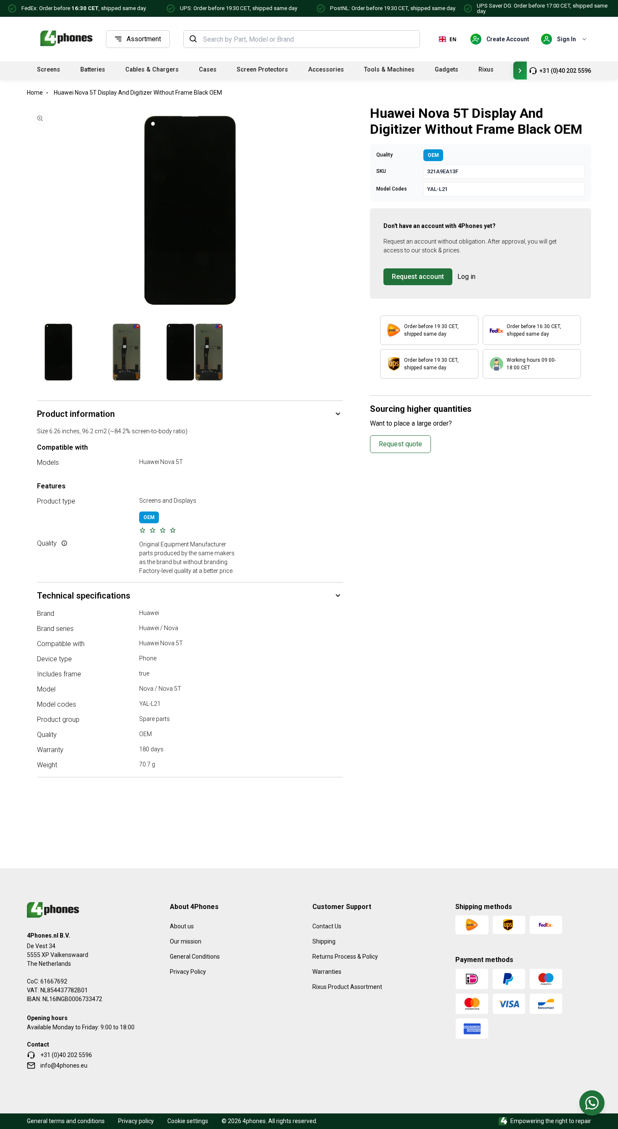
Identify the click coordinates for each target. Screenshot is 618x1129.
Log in (466, 277)
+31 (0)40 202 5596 (565, 70)
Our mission (185, 941)
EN (453, 39)
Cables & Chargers (152, 69)
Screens (48, 69)
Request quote (400, 444)
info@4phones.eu (63, 1065)
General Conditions (195, 956)
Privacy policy (136, 1121)
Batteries (92, 69)
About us (182, 926)
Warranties (326, 971)
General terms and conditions (66, 1121)
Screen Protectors (262, 69)
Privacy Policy (188, 971)
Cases (208, 69)
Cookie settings (187, 1121)
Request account (418, 277)
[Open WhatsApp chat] (592, 1103)
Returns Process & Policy (345, 956)
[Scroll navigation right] (520, 70)
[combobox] (309, 39)
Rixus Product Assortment (347, 986)
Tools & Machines (389, 69)
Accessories (326, 69)
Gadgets (446, 69)
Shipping (323, 941)
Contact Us (326, 926)
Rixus (486, 69)
